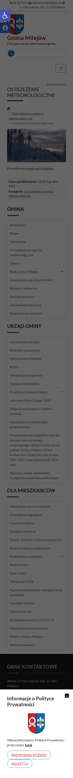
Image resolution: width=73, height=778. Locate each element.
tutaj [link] (28, 745)
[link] (5, 15)
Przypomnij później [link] (29, 755)
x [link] (67, 695)
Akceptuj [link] (19, 763)
